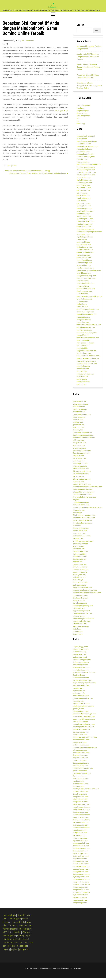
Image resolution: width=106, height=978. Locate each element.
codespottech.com (80, 791)
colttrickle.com (79, 406)
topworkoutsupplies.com (86, 172)
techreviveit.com (79, 835)
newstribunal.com (84, 144)
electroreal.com (83, 162)
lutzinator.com (82, 301)
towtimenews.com (80, 722)
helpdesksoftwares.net (86, 136)
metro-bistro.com (80, 531)
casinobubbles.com (84, 182)
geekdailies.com (83, 366)
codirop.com (78, 422)
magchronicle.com (80, 796)
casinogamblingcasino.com (84, 719)
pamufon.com (82, 294)
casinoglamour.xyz (80, 569)
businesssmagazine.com (83, 435)
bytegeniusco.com (80, 840)
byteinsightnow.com (81, 877)
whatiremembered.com (82, 494)
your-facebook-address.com (88, 356)
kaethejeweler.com (84, 330)
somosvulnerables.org (86, 288)
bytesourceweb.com (81, 874)
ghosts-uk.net (78, 425)
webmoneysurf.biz (80, 551)
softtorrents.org (83, 286)
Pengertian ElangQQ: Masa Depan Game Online (88, 76)
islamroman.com (80, 466)
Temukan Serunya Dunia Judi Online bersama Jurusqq (26, 171)
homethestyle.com (84, 208)
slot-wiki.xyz (78, 580)
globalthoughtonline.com (83, 698)
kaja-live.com (78, 456)
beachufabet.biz (83, 340)
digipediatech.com (80, 799)
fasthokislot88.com (84, 260)
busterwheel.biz (79, 559)
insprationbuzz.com (81, 670)
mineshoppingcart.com (86, 170)
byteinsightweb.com (81, 804)
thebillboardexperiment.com (88, 338)
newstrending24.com (81, 621)
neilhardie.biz (78, 549)
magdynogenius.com (81, 807)
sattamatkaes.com (80, 711)
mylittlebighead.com (85, 237)
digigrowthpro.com (80, 404)
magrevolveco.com (81, 882)
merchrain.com (83, 369)
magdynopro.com (80, 830)
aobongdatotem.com (85, 154)
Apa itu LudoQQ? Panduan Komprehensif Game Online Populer (88, 56)
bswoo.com (77, 634)
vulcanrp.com (78, 481)
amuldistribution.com (85, 211)
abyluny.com (82, 379)
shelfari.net (77, 562)
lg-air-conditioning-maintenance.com (88, 507)
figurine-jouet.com (84, 353)
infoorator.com (79, 510)
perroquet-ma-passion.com (88, 358)
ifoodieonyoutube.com (86, 167)
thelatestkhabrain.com (82, 680)
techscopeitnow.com (81, 892)
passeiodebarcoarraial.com (84, 672)
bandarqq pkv (14, 918)
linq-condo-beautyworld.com (84, 497)
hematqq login (24, 928)
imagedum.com (83, 322)
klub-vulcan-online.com (86, 278)
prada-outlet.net (79, 401)
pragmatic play (83, 110)
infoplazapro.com (80, 833)
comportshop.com (80, 595)
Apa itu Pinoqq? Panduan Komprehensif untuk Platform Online (88, 67)
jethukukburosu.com (81, 729)
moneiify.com (78, 701)
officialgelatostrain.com (86, 327)
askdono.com (78, 427)
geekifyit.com (78, 709)
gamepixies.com (83, 255)
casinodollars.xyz (80, 572)
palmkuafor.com (79, 654)
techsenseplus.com (81, 846)
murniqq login (9, 928)
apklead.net (81, 384)
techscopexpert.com (81, 820)
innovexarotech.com (81, 884)
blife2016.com (82, 307)
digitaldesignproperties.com (84, 683)
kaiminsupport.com (81, 662)
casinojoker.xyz (79, 575)
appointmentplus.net (81, 611)
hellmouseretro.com (81, 753)
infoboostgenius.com (81, 848)
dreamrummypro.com (82, 659)
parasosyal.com (79, 742)
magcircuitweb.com (81, 817)
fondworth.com (79, 675)
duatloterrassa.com (84, 291)
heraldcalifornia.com (85, 250)
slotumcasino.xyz (80, 567)
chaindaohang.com (81, 502)
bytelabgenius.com (81, 825)
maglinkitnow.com (80, 802)
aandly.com (77, 631)
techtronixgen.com (80, 812)
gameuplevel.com (84, 206)
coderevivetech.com (81, 879)
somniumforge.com (81, 732)
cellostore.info (79, 693)
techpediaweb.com (81, 822)
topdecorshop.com (80, 598)
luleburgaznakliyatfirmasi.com (85, 737)
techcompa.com (79, 458)
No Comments (28, 41)
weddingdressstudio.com (83, 541)
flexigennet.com (79, 776)
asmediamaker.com (81, 696)
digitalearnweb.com (81, 649)
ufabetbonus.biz (79, 624)
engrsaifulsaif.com (84, 226)
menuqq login (9, 915)
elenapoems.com (80, 750)
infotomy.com (78, 786)
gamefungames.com (85, 219)
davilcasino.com (83, 195)
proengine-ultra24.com (82, 520)
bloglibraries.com (80, 734)
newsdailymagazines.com (87, 146)
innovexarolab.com (81, 864)
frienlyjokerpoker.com (82, 471)
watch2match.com (80, 582)
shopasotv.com (79, 600)
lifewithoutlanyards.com (82, 523)
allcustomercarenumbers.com (89, 270)
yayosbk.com (78, 546)
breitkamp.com (83, 281)
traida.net (77, 525)
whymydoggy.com (80, 647)
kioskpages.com (83, 317)
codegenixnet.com (80, 871)
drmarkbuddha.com (81, 505)
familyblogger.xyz (84, 273)
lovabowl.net (82, 139)
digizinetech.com (80, 859)
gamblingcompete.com (82, 432)
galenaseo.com (79, 585)
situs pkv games (83, 105)
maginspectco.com (81, 900)
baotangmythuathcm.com (83, 727)
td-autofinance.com (81, 469)
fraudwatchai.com (84, 198)
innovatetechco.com (81, 828)
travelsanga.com (80, 603)
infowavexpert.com (81, 838)
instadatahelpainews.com (87, 363)
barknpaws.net (79, 690)
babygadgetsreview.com (83, 489)
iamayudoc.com (83, 234)
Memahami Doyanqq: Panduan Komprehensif (89, 47)
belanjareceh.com (80, 665)
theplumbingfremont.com (83, 618)
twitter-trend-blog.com (82, 484)
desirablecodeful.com (82, 773)
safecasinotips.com (84, 263)
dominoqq (81, 123)
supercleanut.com (84, 245)
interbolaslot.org (79, 652)
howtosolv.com (79, 533)
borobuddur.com (83, 214)
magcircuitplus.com (81, 890)
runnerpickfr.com (80, 409)
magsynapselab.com (81, 809)
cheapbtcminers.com (85, 229)
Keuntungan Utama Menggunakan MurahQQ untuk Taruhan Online (89, 85)
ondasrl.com (82, 304)
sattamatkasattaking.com (87, 332)
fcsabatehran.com (80, 755)
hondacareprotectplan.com (84, 716)
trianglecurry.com (84, 320)
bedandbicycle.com (84, 247)
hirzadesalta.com (83, 177)
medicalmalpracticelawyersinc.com (87, 593)
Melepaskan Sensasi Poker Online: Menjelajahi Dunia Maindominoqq (38, 173)
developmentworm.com (82, 613)
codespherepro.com (81, 869)
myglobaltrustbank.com (82, 587)
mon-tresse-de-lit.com (85, 343)
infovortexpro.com (80, 887)
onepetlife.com (83, 335)
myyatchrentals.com (81, 703)
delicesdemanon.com (82, 536)
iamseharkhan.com (81, 678)
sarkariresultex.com (81, 685)
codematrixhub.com (81, 843)
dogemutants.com (80, 758)
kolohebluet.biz (79, 554)
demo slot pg (82, 113)
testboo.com (78, 538)
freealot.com (82, 239)
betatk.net (77, 629)
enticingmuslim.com (81, 745)
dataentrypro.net (80, 657)
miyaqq (6, 949)
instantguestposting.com (83, 606)
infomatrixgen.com (80, 861)
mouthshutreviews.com (86, 175)
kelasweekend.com (81, 626)
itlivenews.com (79, 616)
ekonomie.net (78, 608)
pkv (78, 118)
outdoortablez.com (80, 784)
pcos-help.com (79, 417)
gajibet (14, 949)
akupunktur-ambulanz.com (84, 492)
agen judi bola (18, 922)
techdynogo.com (80, 794)
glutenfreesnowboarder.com (88, 309)
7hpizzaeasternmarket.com (84, 515)
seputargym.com (83, 185)
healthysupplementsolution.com (86, 789)
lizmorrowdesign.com (85, 312)
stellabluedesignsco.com (83, 768)
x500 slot (7, 932)
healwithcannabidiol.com (87, 314)
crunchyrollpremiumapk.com (84, 714)
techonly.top (78, 430)
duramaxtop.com (80, 760)
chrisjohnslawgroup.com (86, 276)
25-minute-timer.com (85, 221)
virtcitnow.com (79, 445)
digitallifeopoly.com (84, 180)
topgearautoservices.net (86, 351)
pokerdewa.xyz (79, 577)
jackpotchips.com (84, 265)
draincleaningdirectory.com (84, 724)
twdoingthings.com (80, 765)
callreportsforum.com (85, 374)
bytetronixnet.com (80, 895)
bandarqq (80, 108)
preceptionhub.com (84, 149)
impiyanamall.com (84, 188)
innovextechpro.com (81, 815)
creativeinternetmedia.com (84, 438)
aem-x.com (81, 201)
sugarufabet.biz (83, 345)
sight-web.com (79, 461)
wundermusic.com (84, 216)
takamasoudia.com (81, 763)
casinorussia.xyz (80, 564)
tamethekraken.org (84, 299)
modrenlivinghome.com (86, 361)
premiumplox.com (80, 544)
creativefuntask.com (85, 224)
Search (80, 24)
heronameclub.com (81, 778)
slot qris (11, 945)
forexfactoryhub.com (81, 453)
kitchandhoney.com (81, 528)
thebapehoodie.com (81, 740)
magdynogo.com (80, 902)
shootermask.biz (80, 556)
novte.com (77, 512)
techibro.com (78, 476)
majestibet (22, 945)
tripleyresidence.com (85, 283)
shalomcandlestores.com (83, 706)
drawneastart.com (84, 257)
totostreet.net (82, 193)
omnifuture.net (79, 412)
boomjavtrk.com (83, 382)
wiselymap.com (79, 448)
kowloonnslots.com (81, 474)
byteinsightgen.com (81, 856)
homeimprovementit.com (87, 141)
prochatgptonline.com (82, 450)
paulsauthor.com (80, 771)
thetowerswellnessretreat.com (89, 325)
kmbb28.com (82, 371)
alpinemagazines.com (82, 479)
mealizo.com (78, 688)
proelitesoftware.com (85, 268)
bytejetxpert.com (80, 897)
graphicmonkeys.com (85, 252)
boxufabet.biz (82, 348)
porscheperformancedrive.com (89, 296)
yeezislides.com (83, 151)
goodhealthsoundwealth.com (85, 747)
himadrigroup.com (80, 463)
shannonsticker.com (81, 667)
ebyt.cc (76, 500)
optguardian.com (83, 190)
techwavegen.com (80, 851)
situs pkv (21, 915)
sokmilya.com (82, 376)
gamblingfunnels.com (82, 414)
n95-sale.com (78, 440)
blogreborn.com (79, 443)
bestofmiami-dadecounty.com (89, 164)
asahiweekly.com (83, 242)
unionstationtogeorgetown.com (89, 232)
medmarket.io (78, 781)
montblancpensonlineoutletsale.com (88, 487)
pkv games (11, 165)
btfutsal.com (78, 419)
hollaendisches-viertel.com (84, 518)
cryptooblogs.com (84, 203)
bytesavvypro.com (80, 853)
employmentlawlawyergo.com (85, 590)
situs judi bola (61, 111)
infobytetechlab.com (81, 866)
